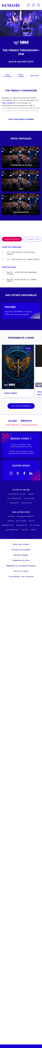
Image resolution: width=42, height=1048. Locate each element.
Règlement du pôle (21, 560)
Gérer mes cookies (21, 544)
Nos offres (34, 75)
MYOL (33, 530)
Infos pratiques (7, 75)
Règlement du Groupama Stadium (21, 566)
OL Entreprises (12, 530)
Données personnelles (21, 550)
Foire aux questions (21, 452)
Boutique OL (22, 525)
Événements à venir (17, 494)
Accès (31, 494)
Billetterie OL (8, 525)
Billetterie (26, 421)
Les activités (29, 498)
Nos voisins (27, 503)
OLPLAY (24, 530)
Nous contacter (21, 445)
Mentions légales (21, 555)
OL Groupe (35, 525)
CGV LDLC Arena (21, 571)
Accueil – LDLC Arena (17, 521)
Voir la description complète (21, 119)
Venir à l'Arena (21, 75)
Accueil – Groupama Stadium (21, 516)
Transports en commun (11, 239)
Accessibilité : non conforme (21, 576)
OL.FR (31, 521)
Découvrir (14, 503)
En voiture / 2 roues (32, 239)
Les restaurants (14, 498)
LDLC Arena (7, 103)
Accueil (12, 421)
